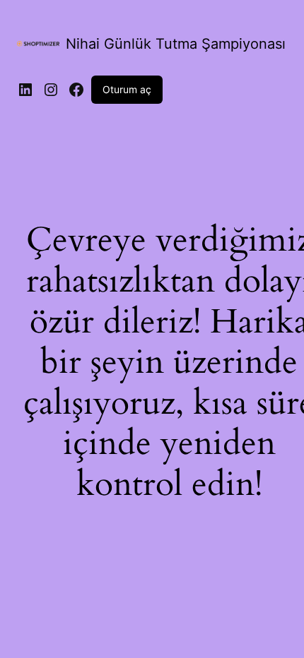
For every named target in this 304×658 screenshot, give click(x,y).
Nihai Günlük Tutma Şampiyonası (176, 43)
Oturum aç (127, 89)
